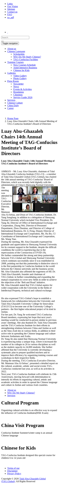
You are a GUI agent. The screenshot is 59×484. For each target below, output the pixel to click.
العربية (10, 17)
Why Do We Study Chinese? (21, 393)
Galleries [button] (11, 73)
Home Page (12, 118)
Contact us (12, 12)
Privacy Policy (14, 473)
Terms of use (13, 468)
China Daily (13, 105)
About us (11, 48)
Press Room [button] (13, 81)
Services (11, 100)
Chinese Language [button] (16, 51)
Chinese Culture (15, 103)
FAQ (9, 14)
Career (10, 108)
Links (10, 3)
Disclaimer (12, 471)
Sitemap (11, 9)
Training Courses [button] (15, 62)
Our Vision (12, 6)
